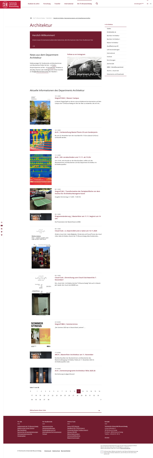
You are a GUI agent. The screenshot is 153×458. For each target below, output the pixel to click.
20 (44, 395)
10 (74, 391)
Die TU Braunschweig (84, 4)
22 (52, 395)
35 (36, 399)
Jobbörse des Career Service (25, 428)
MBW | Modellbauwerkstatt (115, 67)
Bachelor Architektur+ (113, 39)
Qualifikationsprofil (112, 46)
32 (94, 395)
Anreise (107, 437)
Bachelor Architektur (113, 35)
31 (90, 395)
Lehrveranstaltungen (113, 49)
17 (32, 395)
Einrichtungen (111, 60)
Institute (109, 57)
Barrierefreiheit (65, 451)
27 (73, 395)
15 (95, 391)
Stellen (109, 28)
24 (61, 395)
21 (48, 395)
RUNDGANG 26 (111, 32)
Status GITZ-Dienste (73, 426)
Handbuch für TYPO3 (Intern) (76, 428)
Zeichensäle (110, 64)
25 (65, 395)
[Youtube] (1, 226)
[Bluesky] (1, 235)
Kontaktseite (51, 67)
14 (91, 391)
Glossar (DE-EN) (72, 432)
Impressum (47, 451)
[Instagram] (1, 223)
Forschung (47, 4)
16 (99, 391)
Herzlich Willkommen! (43, 35)
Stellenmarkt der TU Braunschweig (27, 426)
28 (77, 395)
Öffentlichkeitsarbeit (42, 72)
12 (83, 391)
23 (56, 395)
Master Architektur (112, 42)
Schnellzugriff (138, 3)
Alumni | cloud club (113, 71)
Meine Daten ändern (73, 434)
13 (87, 391)
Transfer (57, 4)
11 (78, 391)
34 (32, 399)
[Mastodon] (1, 232)
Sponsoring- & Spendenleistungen (27, 432)
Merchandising (21, 430)
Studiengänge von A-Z (48, 430)
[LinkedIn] (1, 229)
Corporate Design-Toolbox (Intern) (77, 430)
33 (98, 395)
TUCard (44, 434)
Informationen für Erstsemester (52, 432)
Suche (97, 3)
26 (69, 395)
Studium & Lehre (33, 4)
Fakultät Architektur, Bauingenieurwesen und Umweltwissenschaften (71, 18)
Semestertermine (47, 426)
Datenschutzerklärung (125, 448)
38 (48, 399)
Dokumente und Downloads (115, 74)
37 (44, 399)
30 (85, 395)
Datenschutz (56, 451)
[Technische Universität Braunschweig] (10, 5)
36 (40, 399)
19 (40, 395)
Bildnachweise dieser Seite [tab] (38, 410)
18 (36, 395)
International (68, 4)
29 (81, 395)
